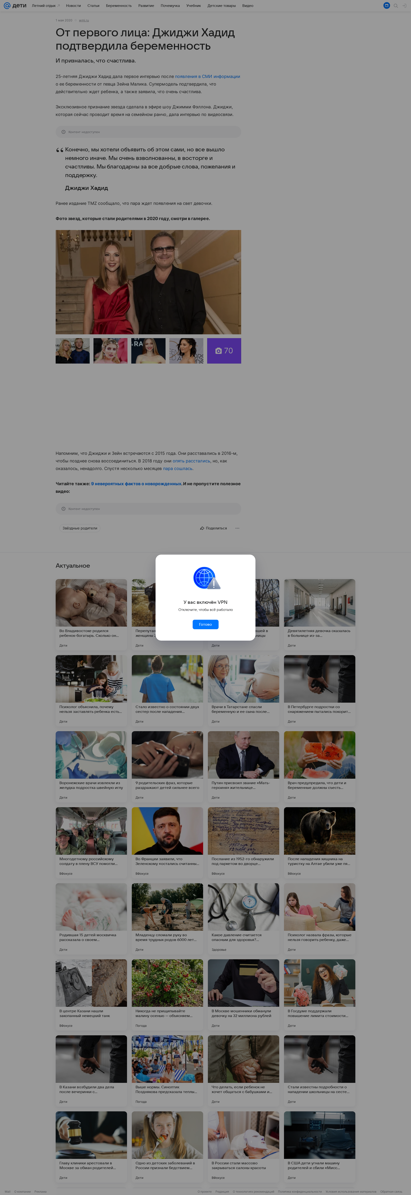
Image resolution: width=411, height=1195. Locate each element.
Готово (205, 624)
